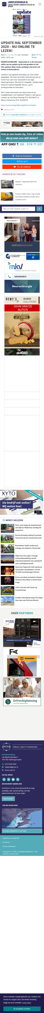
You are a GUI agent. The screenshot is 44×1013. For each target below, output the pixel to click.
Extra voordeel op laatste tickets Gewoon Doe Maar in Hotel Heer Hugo (28, 579)
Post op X (23, 161)
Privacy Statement (9, 846)
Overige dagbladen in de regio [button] (15, 831)
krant (12, 110)
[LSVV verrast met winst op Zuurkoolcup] (7, 590)
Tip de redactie (24, 167)
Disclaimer (6, 842)
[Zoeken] (39, 209)
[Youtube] (13, 779)
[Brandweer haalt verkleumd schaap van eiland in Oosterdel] (7, 548)
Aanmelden (8, 798)
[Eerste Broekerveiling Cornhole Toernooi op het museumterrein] (7, 538)
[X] (8, 779)
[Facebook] (4, 779)
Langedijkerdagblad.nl (18, 2)
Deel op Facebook (24, 156)
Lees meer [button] (26, 1003)
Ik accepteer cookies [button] (22, 1009)
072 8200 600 (10, 764)
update (6, 110)
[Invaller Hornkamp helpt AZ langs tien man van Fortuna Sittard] (7, 601)
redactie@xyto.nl (11, 767)
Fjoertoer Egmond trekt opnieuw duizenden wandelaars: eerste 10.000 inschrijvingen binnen (28, 569)
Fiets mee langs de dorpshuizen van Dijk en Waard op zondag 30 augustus (28, 527)
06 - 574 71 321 (31, 144)
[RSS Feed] (18, 779)
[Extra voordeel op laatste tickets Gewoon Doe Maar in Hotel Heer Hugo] (7, 580)
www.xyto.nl (10, 770)
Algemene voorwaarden (11, 838)
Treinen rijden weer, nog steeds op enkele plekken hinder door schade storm (27, 197)
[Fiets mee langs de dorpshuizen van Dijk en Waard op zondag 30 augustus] (7, 528)
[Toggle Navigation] (40, 4)
